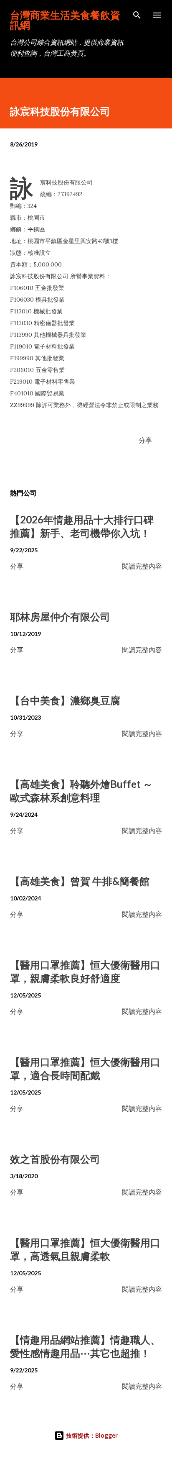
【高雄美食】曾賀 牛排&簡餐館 (79, 881)
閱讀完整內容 (142, 566)
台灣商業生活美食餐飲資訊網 (65, 20)
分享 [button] (145, 440)
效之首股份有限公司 (55, 1159)
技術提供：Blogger (91, 1435)
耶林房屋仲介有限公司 (60, 616)
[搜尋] (137, 15)
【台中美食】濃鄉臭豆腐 (65, 700)
